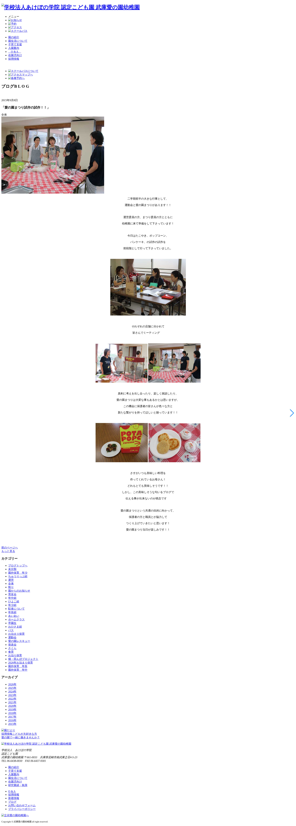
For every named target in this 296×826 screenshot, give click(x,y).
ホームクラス (16, 619)
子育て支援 (15, 44)
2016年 (12, 720)
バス (11, 630)
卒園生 (12, 623)
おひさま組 (15, 626)
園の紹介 (13, 37)
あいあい (13, 615)
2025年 (12, 687)
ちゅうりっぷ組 (17, 576)
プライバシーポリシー (22, 809)
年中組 (12, 597)
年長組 (12, 612)
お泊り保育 (15, 655)
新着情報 (13, 798)
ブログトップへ (17, 565)
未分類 (12, 569)
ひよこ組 (13, 601)
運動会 (12, 637)
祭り (11, 587)
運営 (11, 579)
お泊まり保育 (16, 633)
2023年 (12, 695)
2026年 (12, 684)
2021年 (12, 702)
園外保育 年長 (17, 666)
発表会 (12, 644)
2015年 (12, 723)
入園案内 (13, 48)
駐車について (16, 608)
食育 (11, 651)
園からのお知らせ (19, 590)
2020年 (12, 705)
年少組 (12, 605)
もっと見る (8, 551)
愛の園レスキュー (19, 641)
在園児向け (15, 55)
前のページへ (9, 547)
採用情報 (13, 794)
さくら (12, 648)
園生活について (17, 40)
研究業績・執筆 (17, 785)
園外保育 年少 (17, 572)
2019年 (12, 709)
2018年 (12, 713)
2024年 (12, 691)
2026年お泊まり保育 (20, 662)
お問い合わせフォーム (22, 805)
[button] (292, 413)
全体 (11, 583)
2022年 (12, 698)
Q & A (14, 51)
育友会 (12, 594)
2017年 (12, 716)
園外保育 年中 (17, 669)
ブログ (12, 801)
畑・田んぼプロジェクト (23, 659)
